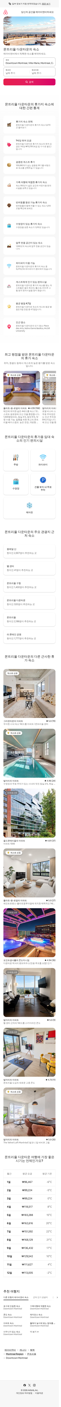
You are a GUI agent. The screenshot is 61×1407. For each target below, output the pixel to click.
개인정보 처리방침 (24, 1393)
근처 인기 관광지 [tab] (40, 1297)
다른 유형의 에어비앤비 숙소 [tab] (16, 1297)
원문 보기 (46, 3)
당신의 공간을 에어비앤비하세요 (37, 12)
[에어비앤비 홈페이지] (5, 12)
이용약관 (39, 1393)
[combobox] (29, 63)
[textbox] (16, 73)
